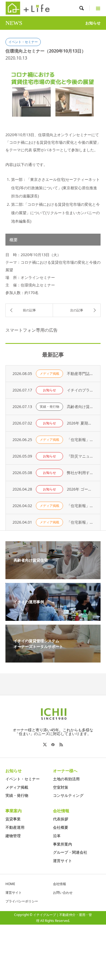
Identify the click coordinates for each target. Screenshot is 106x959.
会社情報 (59, 884)
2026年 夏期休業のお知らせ (80, 423)
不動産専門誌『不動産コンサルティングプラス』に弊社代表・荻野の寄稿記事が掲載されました (80, 373)
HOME (10, 884)
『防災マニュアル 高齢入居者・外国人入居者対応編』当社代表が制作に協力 (80, 456)
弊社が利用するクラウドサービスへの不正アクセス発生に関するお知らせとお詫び (80, 472)
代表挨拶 (60, 818)
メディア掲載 (49, 373)
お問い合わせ (63, 892)
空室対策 (60, 787)
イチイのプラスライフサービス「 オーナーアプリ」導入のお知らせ (80, 390)
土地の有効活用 (66, 778)
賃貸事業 (13, 818)
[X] (45, 744)
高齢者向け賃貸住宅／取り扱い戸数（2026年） (80, 406)
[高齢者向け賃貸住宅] (53, 575)
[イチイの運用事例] (53, 617)
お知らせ (49, 390)
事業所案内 (62, 844)
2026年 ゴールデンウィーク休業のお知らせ (80, 489)
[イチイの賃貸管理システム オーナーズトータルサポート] (53, 659)
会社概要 (60, 827)
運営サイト (62, 860)
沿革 (57, 835)
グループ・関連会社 (70, 852)
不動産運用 (14, 827)
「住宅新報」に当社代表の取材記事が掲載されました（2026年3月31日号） (80, 505)
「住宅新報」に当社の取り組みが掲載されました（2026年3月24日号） (80, 522)
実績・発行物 (49, 406)
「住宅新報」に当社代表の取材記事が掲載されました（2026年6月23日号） (80, 439)
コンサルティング (68, 795)
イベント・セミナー (23, 42)
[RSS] (61, 744)
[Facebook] (53, 744)
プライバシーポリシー (21, 901)
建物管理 (13, 835)
